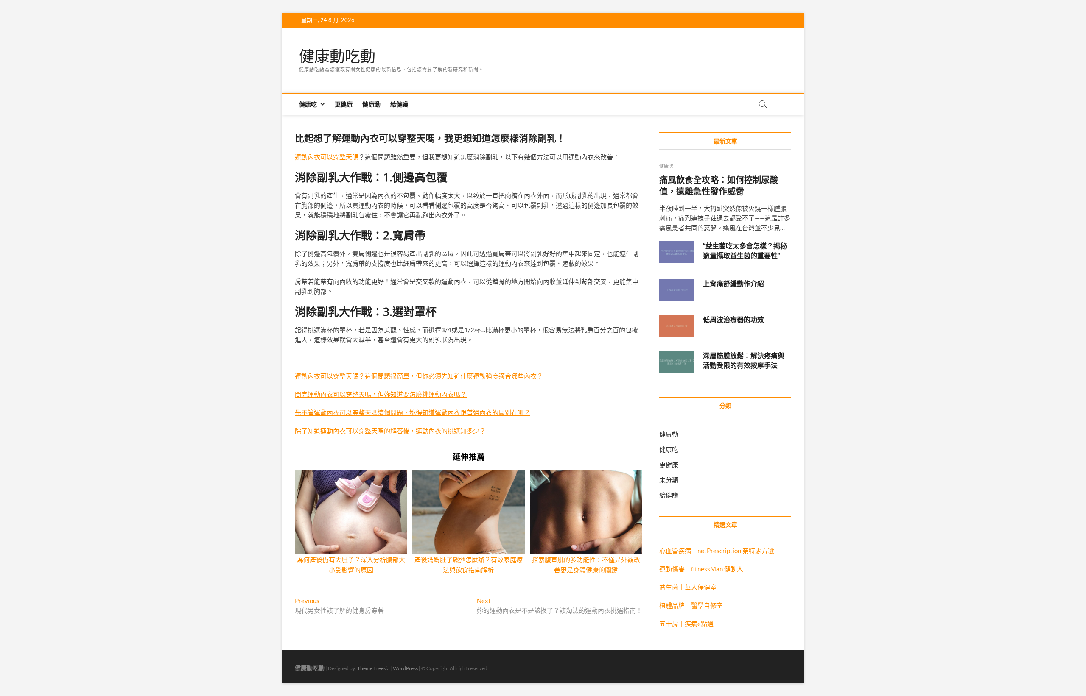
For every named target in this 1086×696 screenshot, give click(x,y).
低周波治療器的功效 (733, 319)
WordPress (405, 668)
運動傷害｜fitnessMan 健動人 (701, 569)
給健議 (399, 104)
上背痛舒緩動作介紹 (733, 283)
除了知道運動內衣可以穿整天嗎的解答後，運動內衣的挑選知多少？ (390, 430)
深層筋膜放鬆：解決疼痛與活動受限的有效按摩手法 (743, 360)
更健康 (344, 104)
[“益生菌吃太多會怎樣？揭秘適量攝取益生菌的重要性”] (676, 252)
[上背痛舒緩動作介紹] (676, 290)
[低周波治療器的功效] (676, 326)
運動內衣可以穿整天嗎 (326, 157)
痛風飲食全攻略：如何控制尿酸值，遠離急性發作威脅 (718, 185)
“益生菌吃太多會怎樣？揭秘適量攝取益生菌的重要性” (745, 250)
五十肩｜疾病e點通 (686, 623)
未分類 (668, 480)
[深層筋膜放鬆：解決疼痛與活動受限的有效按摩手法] (676, 362)
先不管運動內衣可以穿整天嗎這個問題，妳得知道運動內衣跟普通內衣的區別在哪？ (412, 412)
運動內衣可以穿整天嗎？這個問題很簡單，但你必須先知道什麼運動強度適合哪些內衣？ (419, 376)
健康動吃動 (337, 56)
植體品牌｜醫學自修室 (691, 605)
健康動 (371, 104)
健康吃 (308, 104)
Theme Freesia (373, 668)
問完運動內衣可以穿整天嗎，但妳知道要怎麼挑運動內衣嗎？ (381, 394)
